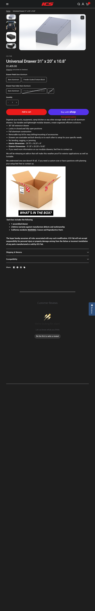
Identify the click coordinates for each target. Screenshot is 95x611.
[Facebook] (13, 267)
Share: (8, 267)
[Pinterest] (20, 267)
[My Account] (83, 4)
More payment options (68, 117)
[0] (87, 4)
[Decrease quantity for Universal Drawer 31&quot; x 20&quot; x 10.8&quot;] (8, 102)
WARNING (32, 230)
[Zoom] (82, 17)
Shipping (9, 69)
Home (8, 11)
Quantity (9, 97)
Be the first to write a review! (47, 336)
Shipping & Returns (14, 252)
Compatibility (11, 259)
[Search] (79, 4)
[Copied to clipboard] (24, 267)
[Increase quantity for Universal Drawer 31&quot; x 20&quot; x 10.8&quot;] (16, 102)
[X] (17, 267)
